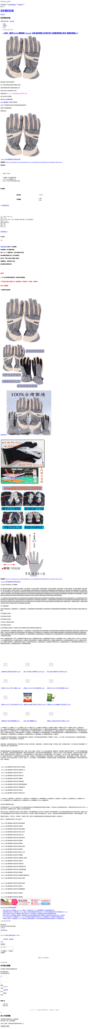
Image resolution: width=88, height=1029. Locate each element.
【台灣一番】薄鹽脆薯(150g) (30, 721)
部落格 (5, 25)
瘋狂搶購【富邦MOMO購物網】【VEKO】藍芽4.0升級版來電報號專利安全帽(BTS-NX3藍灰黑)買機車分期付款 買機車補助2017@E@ (35, 912)
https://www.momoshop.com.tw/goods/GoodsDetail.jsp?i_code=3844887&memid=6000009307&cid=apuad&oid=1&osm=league (34, 162)
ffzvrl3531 (3, 927)
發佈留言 (3, 952)
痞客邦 (10, 935)
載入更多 (3, 944)
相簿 (4, 24)
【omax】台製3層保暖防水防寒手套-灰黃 (10, 159)
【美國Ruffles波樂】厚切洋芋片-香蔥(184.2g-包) (57, 721)
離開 (8, 1026)
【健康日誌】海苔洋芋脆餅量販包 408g (10, 721)
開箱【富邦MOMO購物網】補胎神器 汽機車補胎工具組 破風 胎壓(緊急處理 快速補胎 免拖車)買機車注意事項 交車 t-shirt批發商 (34, 915)
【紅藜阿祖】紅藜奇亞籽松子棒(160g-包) (10, 671)
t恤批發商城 (3, 434)
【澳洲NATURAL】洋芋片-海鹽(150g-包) (11, 688)
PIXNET (33, 1009)
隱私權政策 (52, 1009)
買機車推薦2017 (4, 231)
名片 (4, 27)
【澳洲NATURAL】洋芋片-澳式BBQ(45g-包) (11, 704)
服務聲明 (57, 1009)
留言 (14, 935)
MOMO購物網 (7, 99)
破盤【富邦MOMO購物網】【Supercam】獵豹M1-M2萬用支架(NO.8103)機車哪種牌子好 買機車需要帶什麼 (28, 910)
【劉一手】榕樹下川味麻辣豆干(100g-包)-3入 (34, 671)
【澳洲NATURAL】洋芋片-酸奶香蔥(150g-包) (57, 688)
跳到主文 (3, 14)
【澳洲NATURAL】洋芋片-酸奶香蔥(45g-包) (33, 688)
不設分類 (12, 21)
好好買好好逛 (7, 10)
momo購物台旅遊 (5, 205)
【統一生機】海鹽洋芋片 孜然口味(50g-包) (56, 671)
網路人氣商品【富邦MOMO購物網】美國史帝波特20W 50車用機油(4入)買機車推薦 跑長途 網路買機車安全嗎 (29, 913)
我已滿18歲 (3, 1026)
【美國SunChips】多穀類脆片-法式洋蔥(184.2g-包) (58, 704)
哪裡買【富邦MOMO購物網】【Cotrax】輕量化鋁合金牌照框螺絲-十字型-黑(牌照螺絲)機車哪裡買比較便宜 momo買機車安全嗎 (33, 918)
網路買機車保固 (4, 246)
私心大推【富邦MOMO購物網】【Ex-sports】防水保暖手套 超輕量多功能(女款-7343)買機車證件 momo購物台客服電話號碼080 (33, 917)
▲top (2, 941)
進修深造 (11, 939)
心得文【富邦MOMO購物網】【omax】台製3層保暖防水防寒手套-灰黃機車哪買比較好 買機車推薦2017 (40, 33)
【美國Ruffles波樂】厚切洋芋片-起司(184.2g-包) (34, 704)
